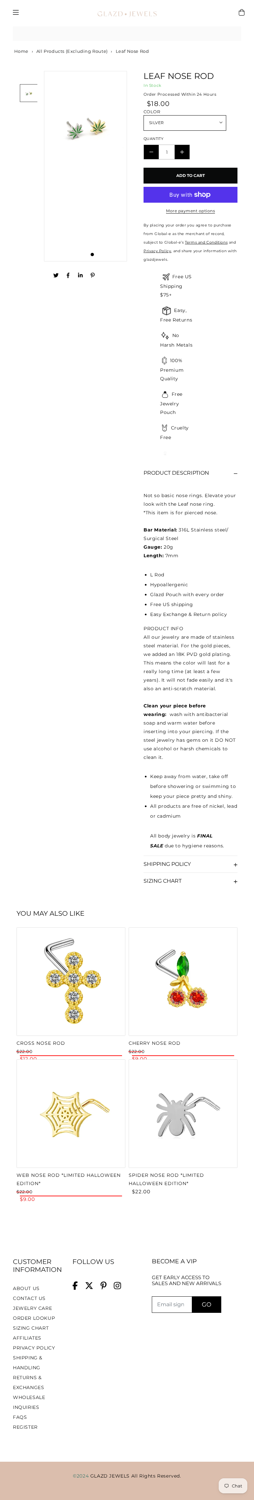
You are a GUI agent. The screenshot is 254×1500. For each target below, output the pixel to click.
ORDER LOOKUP (34, 1318)
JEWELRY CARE (32, 1308)
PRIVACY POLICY (34, 1348)
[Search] (234, 33)
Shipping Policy (167, 864)
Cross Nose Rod (41, 1043)
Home (20, 51)
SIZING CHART (31, 1328)
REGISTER (25, 1427)
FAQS (20, 1417)
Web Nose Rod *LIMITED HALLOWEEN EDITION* (69, 1179)
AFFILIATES (27, 1338)
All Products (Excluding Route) (72, 51)
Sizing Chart (163, 881)
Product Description (176, 473)
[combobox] (127, 33)
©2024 (81, 1476)
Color (152, 111)
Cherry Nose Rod (155, 1043)
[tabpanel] (85, 166)
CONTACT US (29, 1298)
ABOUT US (26, 1288)
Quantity (153, 138)
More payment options (190, 210)
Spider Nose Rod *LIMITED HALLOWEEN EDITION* (166, 1179)
